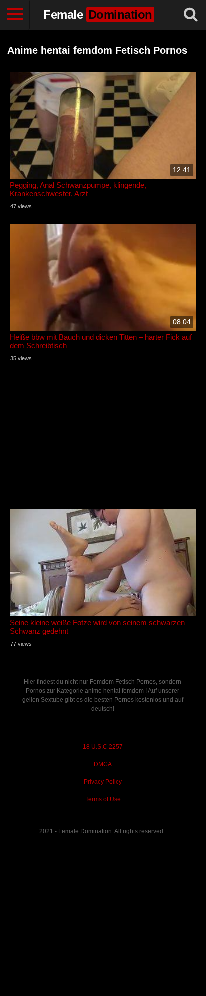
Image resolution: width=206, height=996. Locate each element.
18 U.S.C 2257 (103, 746)
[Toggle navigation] (15, 15)
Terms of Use (103, 799)
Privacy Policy (103, 781)
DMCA (103, 764)
